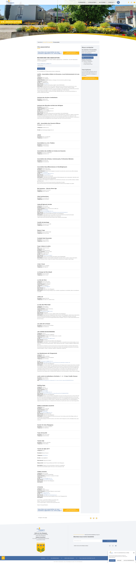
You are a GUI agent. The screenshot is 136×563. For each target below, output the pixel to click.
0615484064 (45, 455)
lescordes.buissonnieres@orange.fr (48, 338)
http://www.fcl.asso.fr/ (47, 255)
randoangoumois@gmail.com (47, 361)
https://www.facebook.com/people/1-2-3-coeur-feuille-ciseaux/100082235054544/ (57, 380)
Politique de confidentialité (87, 558)
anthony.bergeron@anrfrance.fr (47, 173)
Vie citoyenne (102, 2)
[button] (134, 6)
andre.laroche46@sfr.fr (45, 286)
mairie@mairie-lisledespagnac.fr (50, 494)
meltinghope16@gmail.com (46, 392)
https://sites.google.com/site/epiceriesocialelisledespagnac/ (55, 212)
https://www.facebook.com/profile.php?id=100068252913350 (55, 393)
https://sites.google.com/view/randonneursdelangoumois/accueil (56, 362)
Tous (38, 63)
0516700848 (45, 209)
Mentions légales (69, 558)
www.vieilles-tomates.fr (48, 479)
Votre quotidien (92, 2)
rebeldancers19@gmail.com (46, 412)
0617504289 (45, 390)
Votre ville (111, 2)
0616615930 (45, 411)
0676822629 (45, 172)
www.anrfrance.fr (47, 174)
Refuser (119, 560)
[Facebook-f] (128, 2)
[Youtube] (134, 2)
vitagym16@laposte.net (45, 493)
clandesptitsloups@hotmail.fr (47, 311)
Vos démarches (81, 2)
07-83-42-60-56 (46, 492)
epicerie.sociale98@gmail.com (47, 211)
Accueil (44, 42)
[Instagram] (131, 2)
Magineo (80, 561)
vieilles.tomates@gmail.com (46, 478)
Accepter (112, 560)
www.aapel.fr (46, 83)
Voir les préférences (129, 560)
